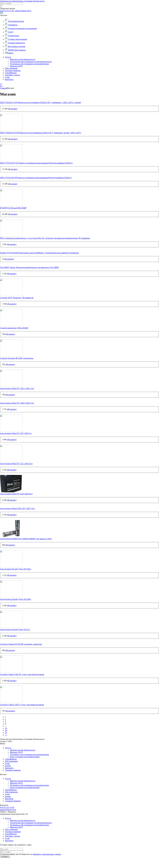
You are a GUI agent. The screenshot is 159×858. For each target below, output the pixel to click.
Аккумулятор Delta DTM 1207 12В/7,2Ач (17, 508)
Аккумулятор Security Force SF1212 (15, 629)
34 (6, 730)
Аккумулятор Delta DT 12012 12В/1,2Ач (17, 388)
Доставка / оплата (12, 75)
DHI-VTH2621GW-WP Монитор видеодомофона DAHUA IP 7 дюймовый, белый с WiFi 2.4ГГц (40, 133)
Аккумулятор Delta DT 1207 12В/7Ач (16, 433)
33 (6, 728)
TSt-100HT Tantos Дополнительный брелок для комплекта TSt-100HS (29, 267)
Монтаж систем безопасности (22, 59)
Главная (3, 88)
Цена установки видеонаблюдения (24, 757)
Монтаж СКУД (16, 66)
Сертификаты (11, 73)
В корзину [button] (13, 109)
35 (6, 733)
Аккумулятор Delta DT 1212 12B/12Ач (16, 464)
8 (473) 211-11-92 (7, 11)
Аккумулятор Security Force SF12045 (15, 599)
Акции (8, 766)
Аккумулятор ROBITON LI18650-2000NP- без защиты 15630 (26, 539)
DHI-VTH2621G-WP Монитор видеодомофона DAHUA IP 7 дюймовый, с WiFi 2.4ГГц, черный (40, 102)
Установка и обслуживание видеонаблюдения (29, 64)
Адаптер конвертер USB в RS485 (14, 328)
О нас (7, 77)
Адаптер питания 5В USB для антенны (16, 358)
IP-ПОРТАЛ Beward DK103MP (13, 208)
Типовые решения (12, 70)
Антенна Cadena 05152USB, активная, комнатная (21, 644)
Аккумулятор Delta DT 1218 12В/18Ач (16, 494)
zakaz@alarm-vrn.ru (23, 11)
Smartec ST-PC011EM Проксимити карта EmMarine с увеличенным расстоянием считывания (39, 253)
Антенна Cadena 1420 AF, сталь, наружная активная (22, 674)
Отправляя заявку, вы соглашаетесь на (30, 854)
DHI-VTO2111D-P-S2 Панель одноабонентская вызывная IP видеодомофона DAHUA (36, 163)
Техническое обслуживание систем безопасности (31, 62)
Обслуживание (11, 68)
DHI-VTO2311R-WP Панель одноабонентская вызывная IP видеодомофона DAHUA (36, 178)
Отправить (5, 857)
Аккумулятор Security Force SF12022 (15, 569)
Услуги (8, 57)
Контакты (9, 79)
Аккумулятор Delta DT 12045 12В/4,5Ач (17, 403)
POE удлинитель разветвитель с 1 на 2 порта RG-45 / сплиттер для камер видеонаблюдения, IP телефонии (45, 238)
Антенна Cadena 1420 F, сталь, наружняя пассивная (22, 705)
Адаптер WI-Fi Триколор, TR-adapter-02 (17, 298)
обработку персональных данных (47, 854)
